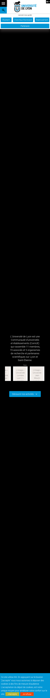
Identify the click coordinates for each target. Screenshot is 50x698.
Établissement (42, 19)
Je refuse (27, 694)
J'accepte (12, 694)
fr (47, 1)
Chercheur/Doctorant (23, 19)
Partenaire (25, 26)
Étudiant (6, 19)
